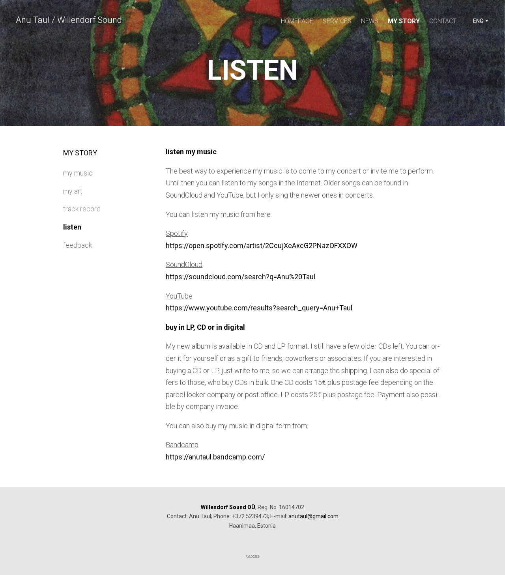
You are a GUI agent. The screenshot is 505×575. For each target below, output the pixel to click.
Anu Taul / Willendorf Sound (69, 20)
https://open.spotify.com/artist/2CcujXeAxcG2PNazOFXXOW (261, 245)
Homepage (297, 21)
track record (82, 209)
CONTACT (442, 21)
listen (72, 227)
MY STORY (404, 21)
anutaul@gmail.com (313, 516)
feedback (77, 245)
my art (72, 191)
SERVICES (337, 21)
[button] (479, 21)
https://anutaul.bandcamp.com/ (215, 457)
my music (78, 173)
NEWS (369, 21)
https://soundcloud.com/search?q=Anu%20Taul (240, 277)
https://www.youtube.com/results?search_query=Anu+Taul (259, 308)
